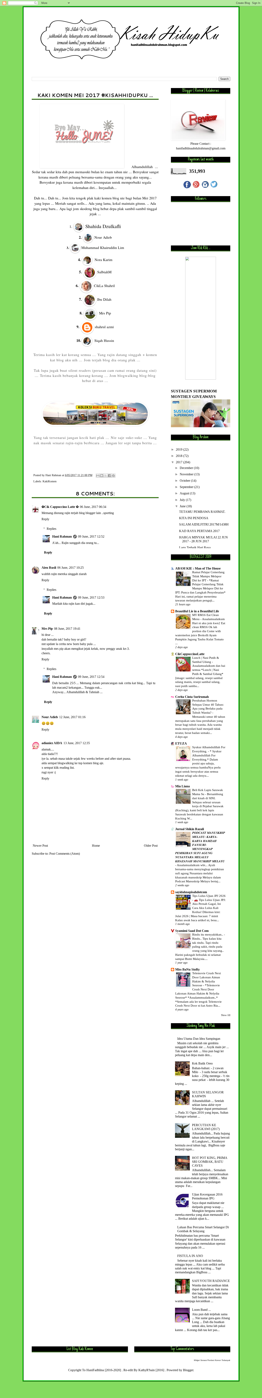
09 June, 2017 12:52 (91, 536)
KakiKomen (49, 481)
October (185, 480)
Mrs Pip (47, 628)
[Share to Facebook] (109, 476)
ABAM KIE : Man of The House (198, 568)
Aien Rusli (49, 567)
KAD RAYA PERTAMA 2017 (199, 531)
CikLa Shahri (104, 285)
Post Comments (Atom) (64, 853)
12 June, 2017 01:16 (72, 717)
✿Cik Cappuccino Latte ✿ (60, 507)
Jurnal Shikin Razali (189, 829)
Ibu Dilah (104, 299)
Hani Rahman (62, 536)
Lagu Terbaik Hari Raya (195, 547)
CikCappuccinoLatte (189, 654)
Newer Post (40, 845)
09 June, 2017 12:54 (91, 676)
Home (96, 845)
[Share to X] (106, 476)
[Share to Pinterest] (113, 476)
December (187, 468)
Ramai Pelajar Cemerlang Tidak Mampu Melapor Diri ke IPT (208, 576)
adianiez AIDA (52, 743)
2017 (179, 462)
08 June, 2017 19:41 (67, 628)
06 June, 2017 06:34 (93, 507)
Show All (225, 1015)
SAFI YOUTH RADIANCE (211, 1281)
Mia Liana (182, 786)
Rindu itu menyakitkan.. (208, 934)
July (183, 500)
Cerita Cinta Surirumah (192, 696)
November (187, 474)
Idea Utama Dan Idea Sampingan (198, 1038)
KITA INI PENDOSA (193, 518)
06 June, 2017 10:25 (70, 567)
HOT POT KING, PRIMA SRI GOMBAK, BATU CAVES (209, 1161)
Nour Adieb (50, 717)
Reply (45, 519)
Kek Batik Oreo (202, 1063)
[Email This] (98, 476)
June (183, 506)
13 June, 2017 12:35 (76, 743)
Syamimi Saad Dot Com (192, 930)
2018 (179, 456)
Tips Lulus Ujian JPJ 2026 (209, 895)
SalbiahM (104, 271)
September (187, 487)
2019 (179, 449)
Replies (51, 528)
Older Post (151, 845)
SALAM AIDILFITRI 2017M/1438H (204, 524)
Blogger (188, 1370)
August (185, 493)
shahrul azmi (104, 326)
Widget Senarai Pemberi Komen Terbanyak (212, 1360)
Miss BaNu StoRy (187, 969)
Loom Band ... (201, 1309)
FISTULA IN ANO (190, 1256)
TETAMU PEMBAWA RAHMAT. (202, 511)
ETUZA (181, 743)
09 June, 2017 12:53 (91, 597)
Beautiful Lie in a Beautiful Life (197, 611)
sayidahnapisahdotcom (191, 892)
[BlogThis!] (102, 476)
